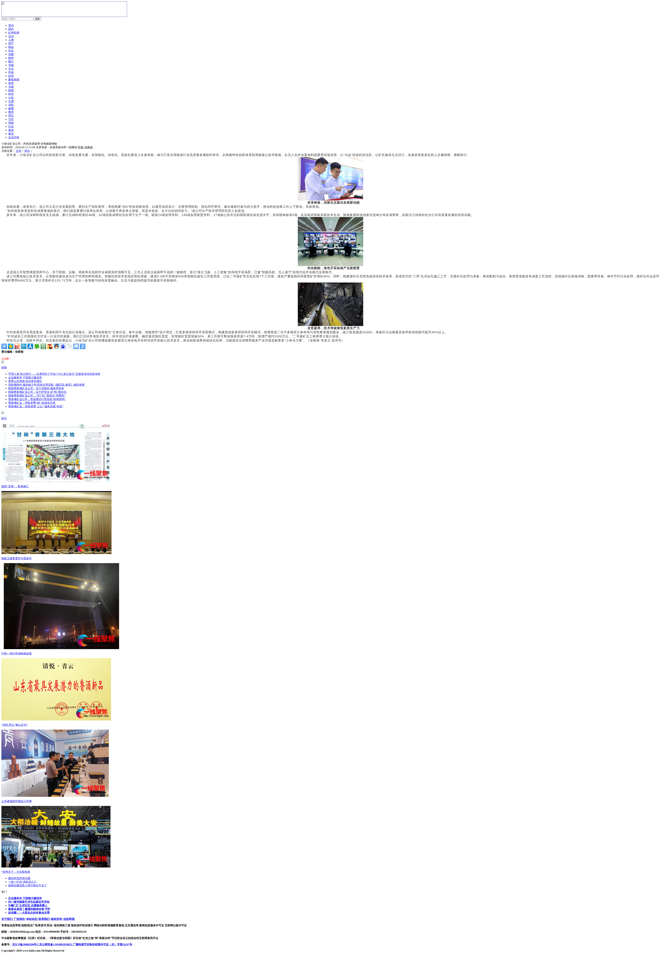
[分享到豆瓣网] (43, 346)
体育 (11, 83)
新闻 (4, 367)
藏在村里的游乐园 (19, 878)
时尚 (11, 94)
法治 (11, 36)
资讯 (27, 150)
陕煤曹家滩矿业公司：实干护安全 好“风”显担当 (37, 391)
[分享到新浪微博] (17, 346)
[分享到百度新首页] (63, 346)
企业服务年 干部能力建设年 (25, 377)
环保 (11, 72)
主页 (18, 150)
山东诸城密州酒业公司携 (16, 801)
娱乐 (4, 418)
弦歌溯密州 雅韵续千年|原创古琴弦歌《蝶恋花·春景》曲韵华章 (46, 384)
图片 (11, 61)
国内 (11, 29)
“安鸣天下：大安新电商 (15, 871)
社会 (11, 126)
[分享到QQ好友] (56, 346)
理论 (11, 115)
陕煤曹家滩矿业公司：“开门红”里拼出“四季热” (36, 395)
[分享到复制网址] (69, 346)
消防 (11, 104)
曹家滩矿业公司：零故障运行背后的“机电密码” (37, 399)
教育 (11, 112)
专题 (11, 86)
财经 (11, 57)
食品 (11, 133)
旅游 (11, 130)
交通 (11, 101)
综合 (11, 50)
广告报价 (19, 919)
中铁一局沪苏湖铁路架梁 (16, 653)
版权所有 (56, 919)
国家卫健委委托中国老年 (16, 558)
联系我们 (44, 919)
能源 (11, 90)
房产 (11, 43)
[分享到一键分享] (82, 346)
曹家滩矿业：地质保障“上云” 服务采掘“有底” (35, 406)
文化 (11, 68)
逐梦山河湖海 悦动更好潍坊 (25, 381)
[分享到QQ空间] (10, 346)
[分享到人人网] (30, 346)
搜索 (37, 19)
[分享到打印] (76, 346)
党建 (11, 54)
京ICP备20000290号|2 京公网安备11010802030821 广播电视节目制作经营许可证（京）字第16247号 (72, 944)
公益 (11, 97)
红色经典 (13, 32)
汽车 (11, 119)
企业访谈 (13, 137)
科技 (11, 75)
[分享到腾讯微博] (24, 346)
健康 (11, 108)
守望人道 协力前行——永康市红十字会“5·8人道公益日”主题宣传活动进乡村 (54, 373)
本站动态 (31, 919)
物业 (11, 47)
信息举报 (68, 919)
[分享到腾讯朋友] (37, 346)
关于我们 (6, 919)
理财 (11, 122)
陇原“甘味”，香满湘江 (15, 486)
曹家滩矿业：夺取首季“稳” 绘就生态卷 (31, 402)
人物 (11, 39)
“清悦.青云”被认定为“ (14, 724)
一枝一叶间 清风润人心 (22, 881)
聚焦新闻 (13, 79)
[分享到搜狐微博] (50, 346)
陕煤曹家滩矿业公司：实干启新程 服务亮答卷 (36, 388)
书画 (11, 65)
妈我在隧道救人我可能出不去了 (27, 885)
